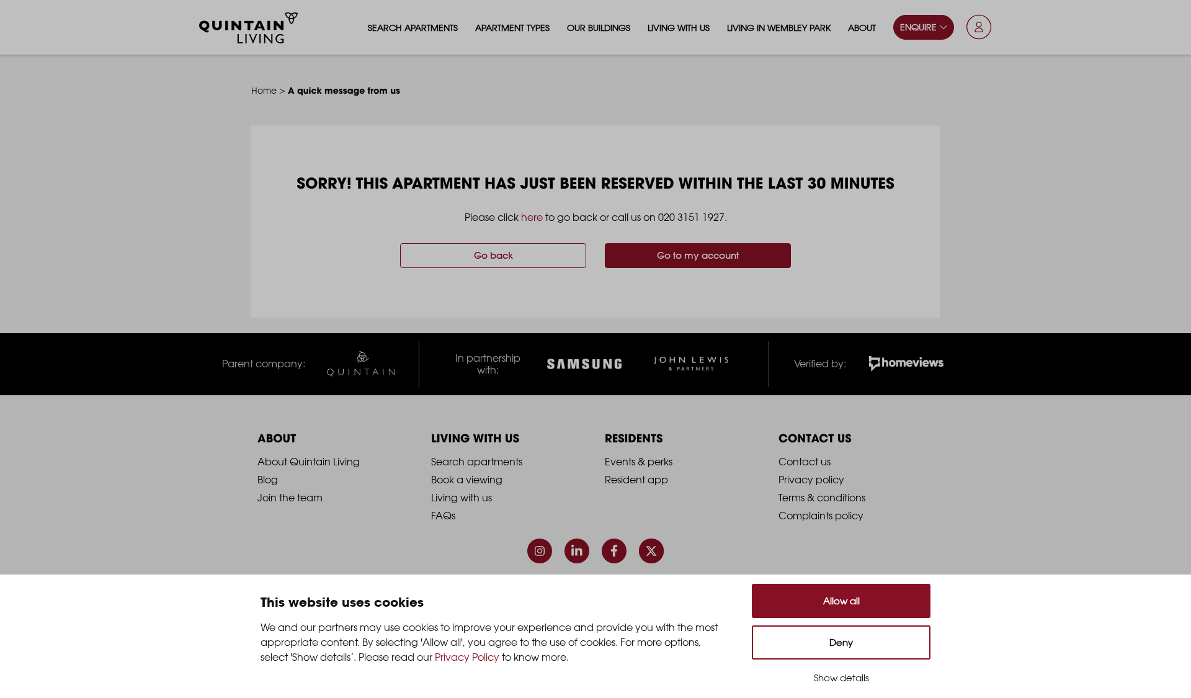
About (862, 27)
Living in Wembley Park (779, 27)
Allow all (841, 601)
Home (264, 90)
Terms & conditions (821, 497)
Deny (841, 642)
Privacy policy (811, 479)
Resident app (636, 479)
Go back (493, 255)
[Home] (248, 27)
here (532, 217)
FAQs (443, 515)
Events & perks (638, 461)
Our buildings (598, 27)
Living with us (679, 27)
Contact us (804, 461)
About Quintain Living (308, 461)
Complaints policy (820, 515)
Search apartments (413, 27)
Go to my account (698, 255)
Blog (267, 479)
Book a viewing (466, 479)
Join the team (290, 497)
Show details (841, 678)
